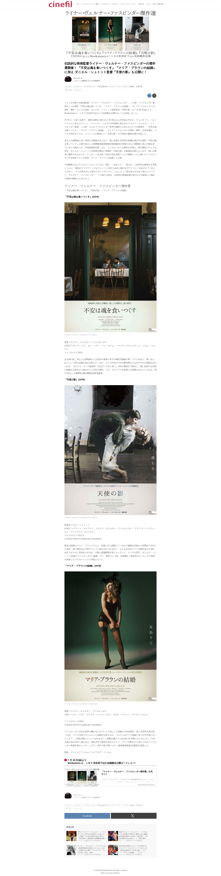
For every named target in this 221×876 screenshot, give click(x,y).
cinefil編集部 (95, 81)
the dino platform (113, 873)
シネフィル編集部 (80, 81)
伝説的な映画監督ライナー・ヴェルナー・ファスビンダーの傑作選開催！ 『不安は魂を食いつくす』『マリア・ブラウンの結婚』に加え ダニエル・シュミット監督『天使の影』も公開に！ (110, 68)
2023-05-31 (78, 78)
